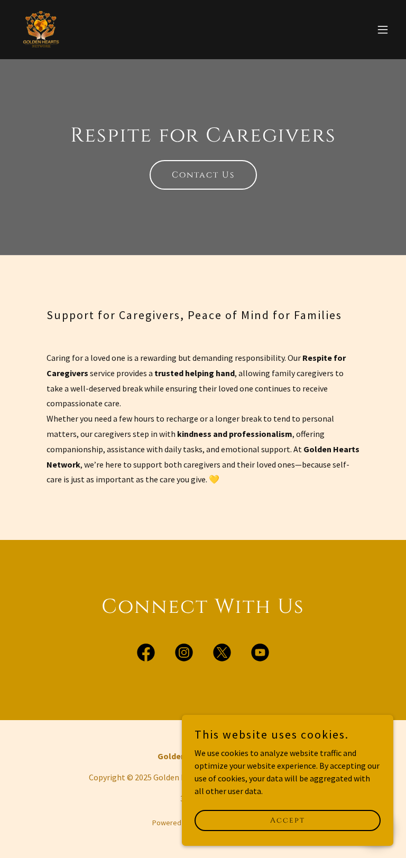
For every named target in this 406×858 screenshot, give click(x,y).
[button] (382, 29)
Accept (287, 820)
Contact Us (203, 175)
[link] (40, 29)
